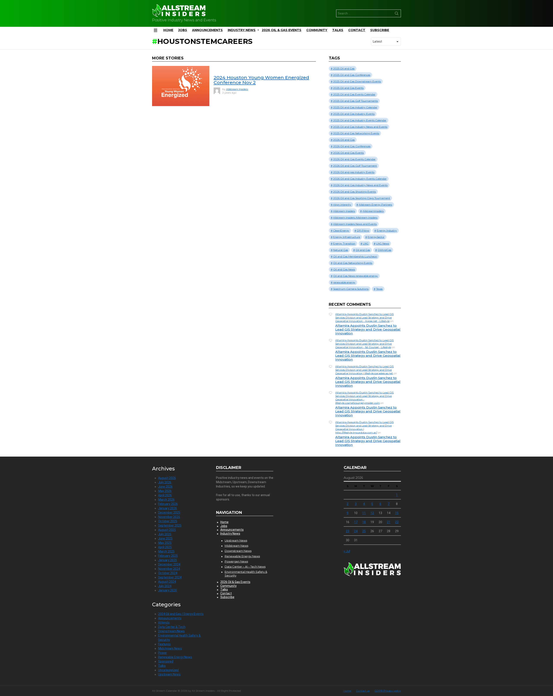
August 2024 (167, 581)
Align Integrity (342, 204)
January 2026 (167, 508)
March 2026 (166, 499)
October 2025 (167, 521)
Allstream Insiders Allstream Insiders (355, 217)
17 (356, 522)
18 (364, 522)
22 (397, 522)
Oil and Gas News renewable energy (355, 275)
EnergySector (376, 237)
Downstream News (171, 631)
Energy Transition (344, 243)
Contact (356, 30)
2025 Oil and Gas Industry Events (354, 113)
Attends (164, 622)
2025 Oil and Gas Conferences (351, 74)
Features (164, 644)
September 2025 (169, 525)
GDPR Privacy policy (388, 690)
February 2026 (168, 504)
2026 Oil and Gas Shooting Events (354, 191)
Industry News (242, 30)
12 (372, 513)
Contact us (363, 690)
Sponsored (165, 661)
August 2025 (167, 530)
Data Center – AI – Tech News (245, 566)
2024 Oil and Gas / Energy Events (180, 614)
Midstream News (170, 648)
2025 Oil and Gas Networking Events (356, 133)
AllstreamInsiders (373, 211)
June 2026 (165, 486)
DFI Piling (363, 230)
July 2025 (164, 534)
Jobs (182, 30)
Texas (379, 288)
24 (356, 531)
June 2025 (165, 538)
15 (397, 513)
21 (388, 522)
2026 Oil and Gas (344, 139)
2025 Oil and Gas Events (348, 87)
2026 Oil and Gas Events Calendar (354, 159)
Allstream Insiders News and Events (355, 224)
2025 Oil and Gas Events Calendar (354, 94)
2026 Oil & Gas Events (281, 30)
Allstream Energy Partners (375, 204)
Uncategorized (168, 670)
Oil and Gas (363, 250)
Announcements (207, 30)
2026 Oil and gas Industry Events (353, 172)
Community (316, 30)
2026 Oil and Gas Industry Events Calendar (360, 178)
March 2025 (166, 551)
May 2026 (165, 491)
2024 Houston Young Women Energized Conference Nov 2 (261, 80)
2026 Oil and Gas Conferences (351, 146)
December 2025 (169, 512)
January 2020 (167, 590)
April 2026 (165, 495)
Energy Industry (387, 230)
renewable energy (344, 282)
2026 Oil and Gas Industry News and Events (360, 185)
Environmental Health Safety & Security (246, 573)
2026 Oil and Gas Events (348, 152)
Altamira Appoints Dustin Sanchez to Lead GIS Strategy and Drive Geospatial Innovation (367, 329)
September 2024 (169, 577)
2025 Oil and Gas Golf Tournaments (355, 100)
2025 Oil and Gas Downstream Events (357, 81)
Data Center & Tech (171, 627)
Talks (337, 30)
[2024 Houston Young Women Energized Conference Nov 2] (180, 86)
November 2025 (169, 517)
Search (396, 14)
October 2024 (167, 573)
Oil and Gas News (344, 269)
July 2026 (164, 482)
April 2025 (165, 547)
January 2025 (167, 560)
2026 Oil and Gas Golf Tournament (355, 165)
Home (168, 30)
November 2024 (169, 568)
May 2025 (165, 543)
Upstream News (169, 674)
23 (347, 531)
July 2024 (164, 586)
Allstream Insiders (344, 211)
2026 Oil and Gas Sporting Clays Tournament (361, 198)
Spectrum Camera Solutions (351, 288)
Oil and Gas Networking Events (352, 262)
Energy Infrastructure (346, 237)
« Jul (347, 551)
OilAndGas (384, 250)
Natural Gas (340, 250)
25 (364, 531)
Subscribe (379, 30)
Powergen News (236, 561)
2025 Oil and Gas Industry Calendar (355, 107)
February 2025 (168, 555)
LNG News (382, 243)
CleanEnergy (341, 230)
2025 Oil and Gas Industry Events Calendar (359, 120)
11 (364, 513)
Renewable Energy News (175, 657)
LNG (366, 243)
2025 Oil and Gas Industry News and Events (360, 126)
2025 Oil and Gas (343, 68)
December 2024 (169, 564)
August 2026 (167, 478)
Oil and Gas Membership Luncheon (355, 256)
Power (162, 653)
